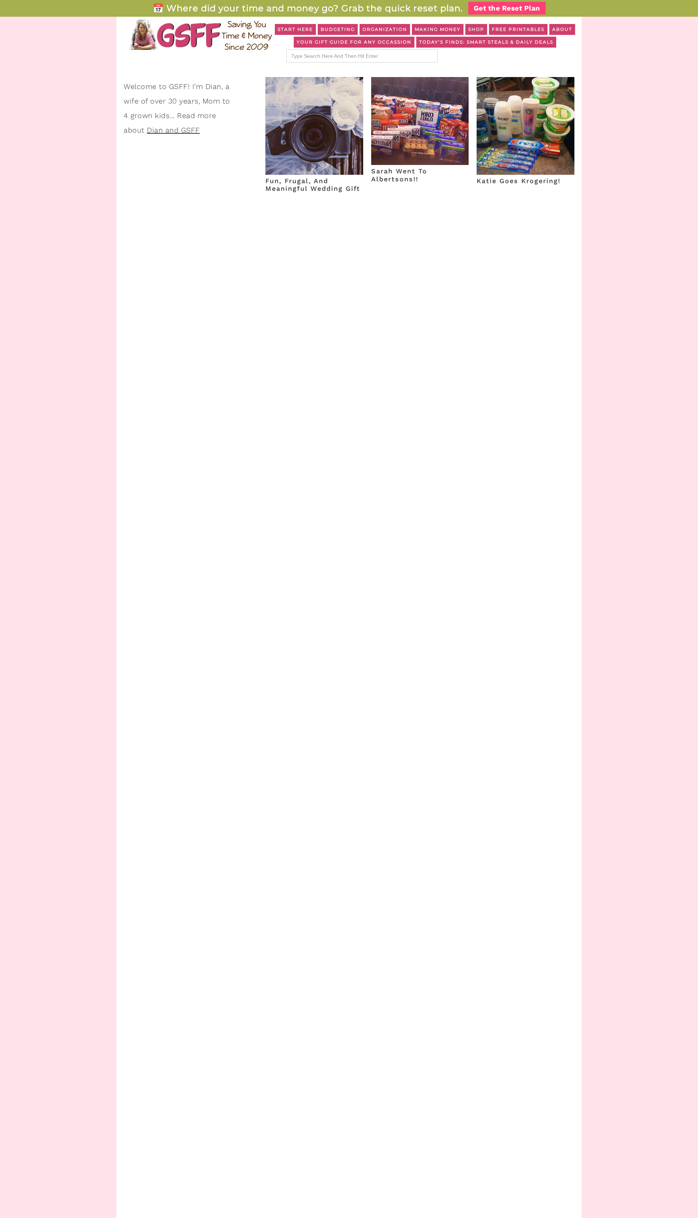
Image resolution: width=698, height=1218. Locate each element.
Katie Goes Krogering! (519, 181)
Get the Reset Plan (507, 8)
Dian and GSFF (173, 130)
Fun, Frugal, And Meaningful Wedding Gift (312, 185)
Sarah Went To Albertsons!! (399, 175)
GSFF (200, 35)
